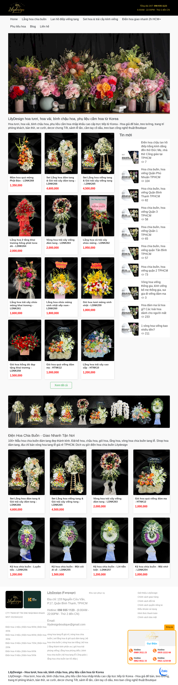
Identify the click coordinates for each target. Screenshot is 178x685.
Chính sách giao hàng (148, 597)
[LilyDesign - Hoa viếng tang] (89, 73)
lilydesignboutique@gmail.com (66, 624)
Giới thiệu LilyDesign (147, 593)
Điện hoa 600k (29, 651)
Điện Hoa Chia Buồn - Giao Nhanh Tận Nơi (41, 435)
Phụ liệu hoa (18, 26)
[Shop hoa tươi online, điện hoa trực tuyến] (89, 412)
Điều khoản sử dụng (147, 609)
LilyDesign (54, 592)
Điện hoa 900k (29, 627)
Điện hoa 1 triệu (13, 627)
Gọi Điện (152, 643)
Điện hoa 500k (29, 655)
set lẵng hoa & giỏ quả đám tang (69, 638)
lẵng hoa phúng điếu (70, 650)
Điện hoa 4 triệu (13, 651)
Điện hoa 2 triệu (13, 635)
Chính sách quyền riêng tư (150, 605)
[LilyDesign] (14, 599)
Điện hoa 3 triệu (13, 643)
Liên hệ (44, 26)
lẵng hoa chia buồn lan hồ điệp (62, 659)
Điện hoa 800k (29, 635)
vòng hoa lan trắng (71, 642)
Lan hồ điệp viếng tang (65, 19)
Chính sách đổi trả (146, 601)
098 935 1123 (66, 610)
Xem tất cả (61, 385)
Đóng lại (169, 627)
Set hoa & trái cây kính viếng (100, 19)
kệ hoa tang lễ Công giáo (74, 655)
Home (14, 19)
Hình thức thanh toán (147, 613)
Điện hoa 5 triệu (13, 655)
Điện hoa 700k (29, 643)
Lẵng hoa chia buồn (34, 19)
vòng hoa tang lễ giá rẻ (58, 634)
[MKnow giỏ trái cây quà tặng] (32, 599)
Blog (33, 26)
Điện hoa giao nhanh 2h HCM (140, 19)
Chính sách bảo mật (147, 617)
